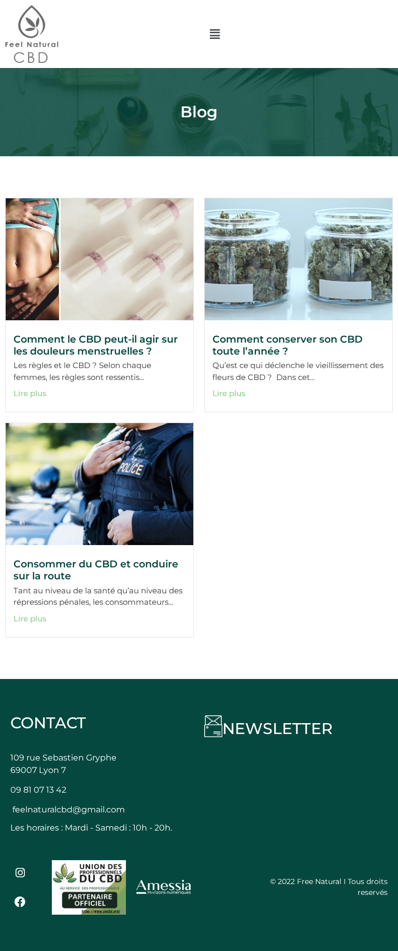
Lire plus (30, 393)
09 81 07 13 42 (38, 790)
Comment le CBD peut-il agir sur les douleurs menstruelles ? (95, 345)
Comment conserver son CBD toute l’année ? (287, 345)
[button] (215, 34)
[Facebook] (20, 902)
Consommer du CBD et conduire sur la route (95, 570)
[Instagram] (20, 872)
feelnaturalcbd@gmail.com (68, 809)
